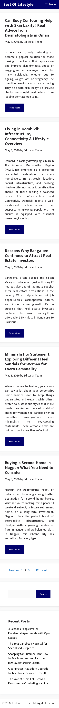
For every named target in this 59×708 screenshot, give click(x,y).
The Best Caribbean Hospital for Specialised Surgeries (27, 646)
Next (46, 570)
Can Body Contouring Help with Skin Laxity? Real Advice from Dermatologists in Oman (28, 28)
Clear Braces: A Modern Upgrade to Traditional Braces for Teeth (28, 671)
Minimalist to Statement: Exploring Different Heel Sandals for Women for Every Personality (27, 361)
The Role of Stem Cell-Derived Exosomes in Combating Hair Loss (29, 681)
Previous (12, 570)
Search (43, 594)
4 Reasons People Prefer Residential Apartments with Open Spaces (29, 633)
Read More (14, 108)
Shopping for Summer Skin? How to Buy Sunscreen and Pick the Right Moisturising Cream (28, 658)
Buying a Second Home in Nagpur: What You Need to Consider (29, 467)
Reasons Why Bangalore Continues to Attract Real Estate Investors (28, 255)
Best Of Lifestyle (18, 4)
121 (38, 570)
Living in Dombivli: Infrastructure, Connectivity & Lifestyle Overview (27, 136)
